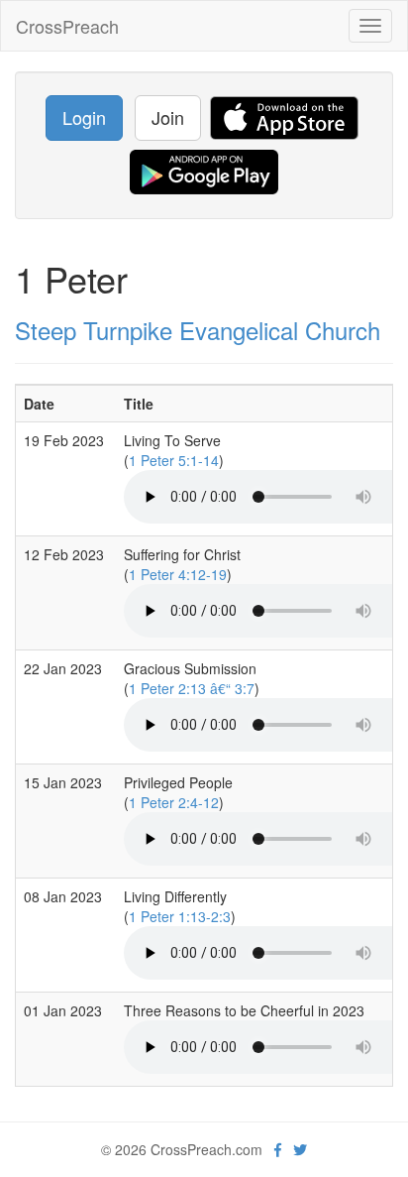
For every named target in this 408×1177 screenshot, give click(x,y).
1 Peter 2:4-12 (174, 802)
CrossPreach (67, 26)
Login (84, 117)
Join (168, 117)
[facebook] (277, 1149)
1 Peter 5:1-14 (174, 460)
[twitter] (300, 1149)
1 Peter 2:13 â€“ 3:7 (192, 688)
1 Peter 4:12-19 (178, 574)
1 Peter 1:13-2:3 (180, 916)
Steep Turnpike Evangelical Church (197, 329)
